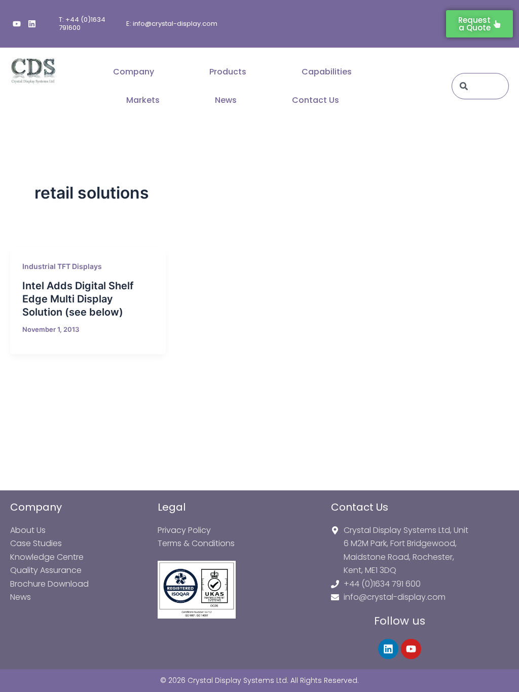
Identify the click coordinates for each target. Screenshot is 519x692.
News (226, 100)
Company (133, 72)
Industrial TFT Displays (62, 266)
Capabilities (327, 72)
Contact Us (315, 100)
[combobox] (480, 86)
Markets (143, 100)
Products (227, 72)
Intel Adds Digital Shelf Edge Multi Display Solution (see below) (78, 299)
